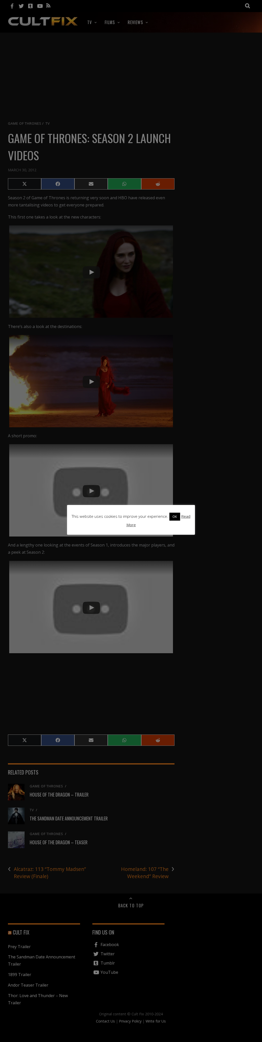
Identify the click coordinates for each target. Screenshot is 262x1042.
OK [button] (174, 516)
